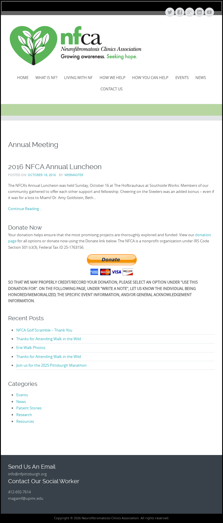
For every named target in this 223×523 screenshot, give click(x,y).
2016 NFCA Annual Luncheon (55, 166)
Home (22, 77)
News (200, 77)
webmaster (73, 175)
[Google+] (189, 12)
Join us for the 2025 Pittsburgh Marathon (51, 365)
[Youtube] (209, 12)
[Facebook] (179, 12)
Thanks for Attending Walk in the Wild (48, 338)
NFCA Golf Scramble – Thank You (44, 330)
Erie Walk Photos (30, 347)
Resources (25, 421)
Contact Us (111, 89)
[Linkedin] (199, 12)
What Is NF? (46, 77)
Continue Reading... (25, 208)
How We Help (112, 77)
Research (24, 414)
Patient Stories (29, 408)
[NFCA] (75, 45)
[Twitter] (170, 12)
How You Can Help (150, 77)
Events (182, 77)
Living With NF (78, 77)
